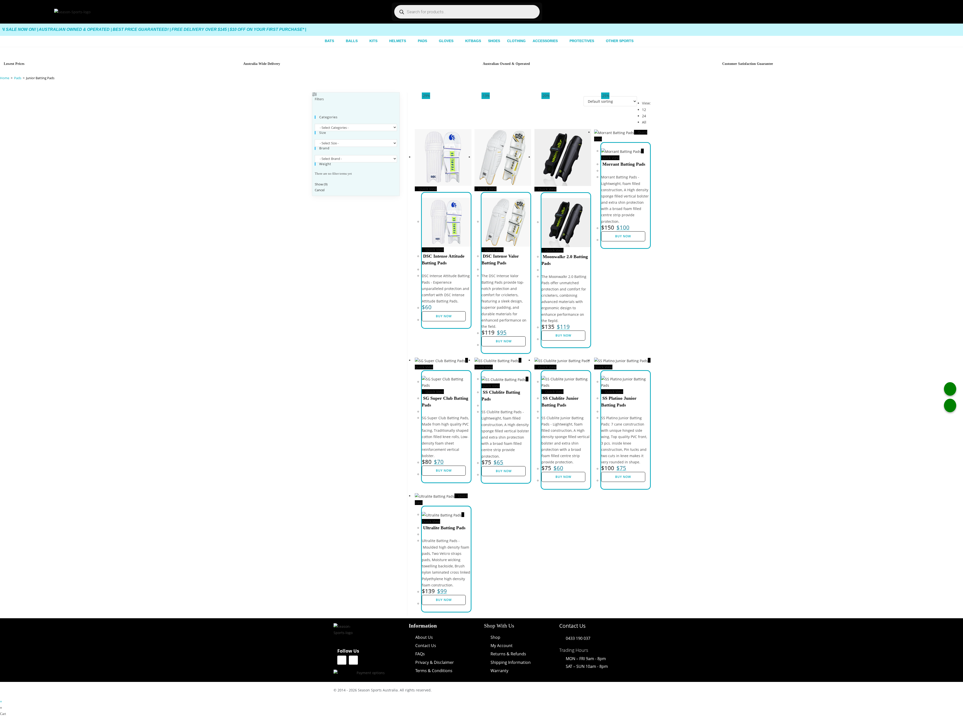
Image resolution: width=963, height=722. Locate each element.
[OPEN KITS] (380, 41)
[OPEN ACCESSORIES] (561, 41)
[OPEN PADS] (430, 41)
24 (644, 116)
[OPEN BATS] (337, 41)
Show (321, 184)
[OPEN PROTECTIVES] (597, 41)
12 (644, 109)
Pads (17, 78)
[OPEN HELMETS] (409, 41)
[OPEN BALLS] (360, 41)
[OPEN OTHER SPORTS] (636, 41)
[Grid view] (579, 98)
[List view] (582, 98)
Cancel (320, 190)
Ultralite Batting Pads (444, 527)
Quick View (427, 188)
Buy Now (444, 316)
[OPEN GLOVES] (456, 41)
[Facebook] (341, 660)
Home (4, 78)
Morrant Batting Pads (623, 164)
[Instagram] (353, 660)
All (644, 122)
